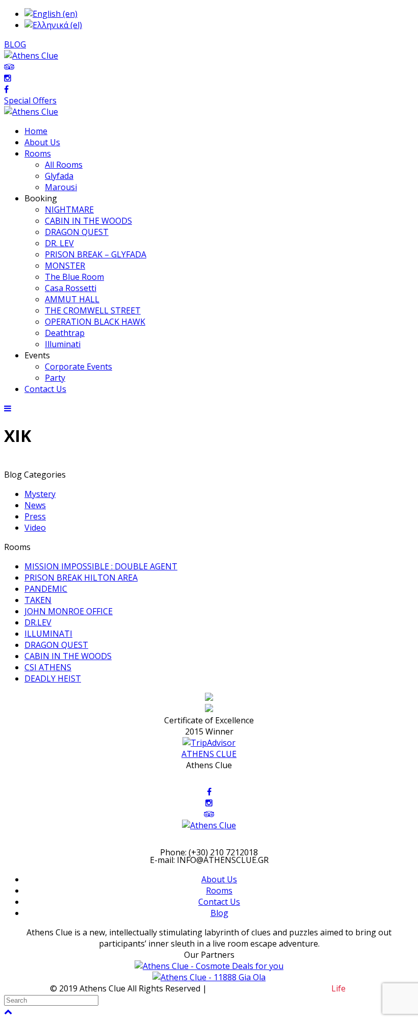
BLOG (15, 44)
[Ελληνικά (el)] (53, 25)
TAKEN (37, 600)
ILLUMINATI (48, 633)
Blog (219, 913)
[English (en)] (50, 13)
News (35, 505)
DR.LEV (37, 622)
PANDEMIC (45, 588)
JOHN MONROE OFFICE (68, 611)
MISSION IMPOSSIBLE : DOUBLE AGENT (100, 566)
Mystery (40, 494)
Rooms (219, 890)
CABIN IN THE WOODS (68, 656)
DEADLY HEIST (52, 678)
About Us (219, 879)
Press (35, 516)
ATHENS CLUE (209, 754)
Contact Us (219, 901)
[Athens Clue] (31, 111)
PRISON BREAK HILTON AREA (81, 577)
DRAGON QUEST (56, 644)
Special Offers (30, 100)
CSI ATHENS (47, 667)
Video (35, 527)
